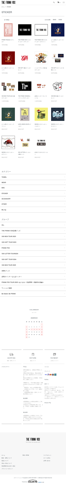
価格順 (54, 19)
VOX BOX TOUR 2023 (9, 236)
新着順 (60, 19)
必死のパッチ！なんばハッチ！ (12, 276)
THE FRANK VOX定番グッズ (11, 231)
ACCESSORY (6, 199)
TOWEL (4, 177)
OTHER (4, 204)
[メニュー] (63, 2)
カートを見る (46, 458)
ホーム (3, 6)
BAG (3, 188)
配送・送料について (7, 458)
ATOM (27, 455)
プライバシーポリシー (7, 468)
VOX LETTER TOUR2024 (10, 253)
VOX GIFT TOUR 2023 (9, 242)
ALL (3, 225)
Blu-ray (4, 210)
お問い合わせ (46, 460)
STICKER (9, 6)
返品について (5, 460)
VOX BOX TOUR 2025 (9, 265)
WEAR (4, 182)
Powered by (24, 481)
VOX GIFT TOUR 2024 (9, 259)
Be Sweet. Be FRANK (9, 294)
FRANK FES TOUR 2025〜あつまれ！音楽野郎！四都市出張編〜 (23, 282)
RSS (24, 455)
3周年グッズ (6, 271)
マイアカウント (47, 455)
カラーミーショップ (18, 477)
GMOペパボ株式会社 (38, 477)
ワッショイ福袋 (7, 288)
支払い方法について (7, 463)
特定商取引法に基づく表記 (8, 466)
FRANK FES (6, 248)
